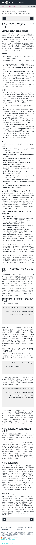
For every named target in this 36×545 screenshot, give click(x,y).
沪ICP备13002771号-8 (7, 543)
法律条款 (3, 539)
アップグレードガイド (7, 13)
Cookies (14, 539)
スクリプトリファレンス (15, 6)
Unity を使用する (22, 11)
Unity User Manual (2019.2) (9, 11)
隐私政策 (8, 539)
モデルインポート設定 (14, 434)
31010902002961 (15, 538)
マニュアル (4, 6)
